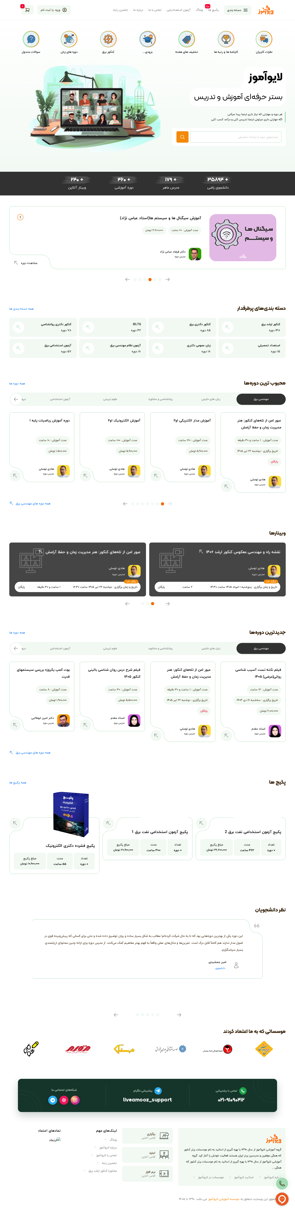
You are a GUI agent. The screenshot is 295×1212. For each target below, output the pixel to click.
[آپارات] (63, 1100)
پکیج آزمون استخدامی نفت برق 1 (160, 831)
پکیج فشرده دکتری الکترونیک (70, 845)
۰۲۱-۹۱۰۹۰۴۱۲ (231, 1100)
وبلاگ (199, 10)
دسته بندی (234, 10)
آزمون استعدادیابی (179, 10)
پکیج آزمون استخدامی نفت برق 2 (253, 831)
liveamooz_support (147, 1100)
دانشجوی (220, 968)
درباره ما (138, 10)
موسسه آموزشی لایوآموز (223, 1199)
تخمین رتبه (120, 10)
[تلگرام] (52, 1100)
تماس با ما (155, 10)
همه (21, 308)
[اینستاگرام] (75, 1100)
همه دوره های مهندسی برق (33, 503)
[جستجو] (182, 137)
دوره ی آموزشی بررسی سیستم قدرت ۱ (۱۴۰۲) (163, 218)
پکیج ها (213, 10)
